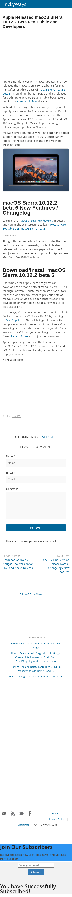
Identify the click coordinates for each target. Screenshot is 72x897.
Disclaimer (23, 824)
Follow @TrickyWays (31, 594)
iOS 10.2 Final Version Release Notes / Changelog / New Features (56, 566)
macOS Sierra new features (36, 220)
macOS (16, 416)
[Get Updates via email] (4, 814)
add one (49, 437)
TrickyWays (14, 4)
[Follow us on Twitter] (21, 814)
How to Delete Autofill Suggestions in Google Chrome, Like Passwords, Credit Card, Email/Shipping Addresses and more (36, 657)
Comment (12, 489)
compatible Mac (27, 101)
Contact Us (57, 813)
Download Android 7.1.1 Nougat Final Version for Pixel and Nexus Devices (18, 564)
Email (10, 472)
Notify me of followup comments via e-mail (31, 541)
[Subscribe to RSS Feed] (12, 814)
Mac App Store (15, 320)
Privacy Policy (56, 819)
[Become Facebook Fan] (29, 814)
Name (10, 456)
